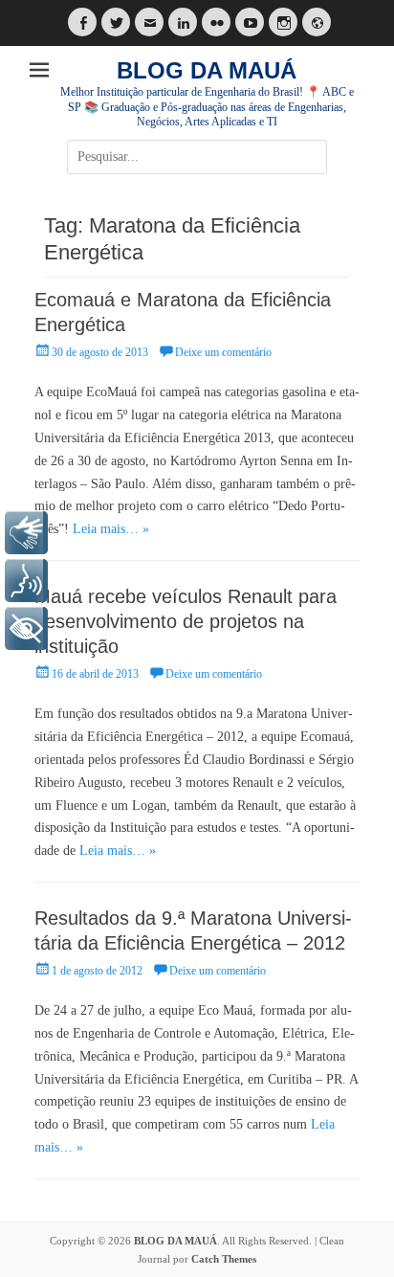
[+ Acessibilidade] (26, 628)
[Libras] (26, 532)
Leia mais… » (111, 529)
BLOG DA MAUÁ (206, 70)
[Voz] (26, 580)
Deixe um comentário (223, 352)
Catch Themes (223, 1259)
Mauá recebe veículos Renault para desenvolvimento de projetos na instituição (185, 621)
